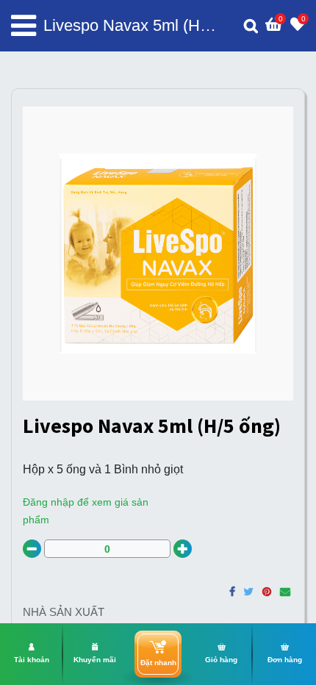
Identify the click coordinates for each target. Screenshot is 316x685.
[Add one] (182, 548)
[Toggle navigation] (23, 25)
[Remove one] (32, 548)
